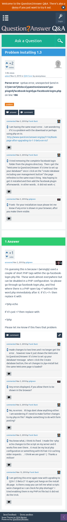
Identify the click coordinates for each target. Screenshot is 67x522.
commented (11, 121)
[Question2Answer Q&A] (33, 27)
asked (7, 76)
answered (9, 262)
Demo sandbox (26, 515)
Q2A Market (21, 517)
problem (9, 104)
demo (15, 7)
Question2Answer (21, 519)
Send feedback (9, 515)
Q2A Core (28, 76)
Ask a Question (28, 41)
